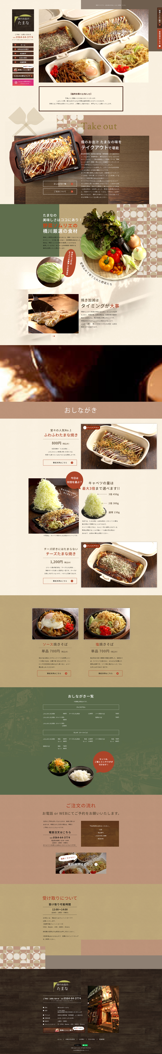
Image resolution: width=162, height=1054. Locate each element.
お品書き (23, 53)
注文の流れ (23, 58)
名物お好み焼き (23, 49)
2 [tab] (54, 336)
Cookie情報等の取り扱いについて (81, 1050)
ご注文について (60, 191)
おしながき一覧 (60, 184)
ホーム (23, 45)
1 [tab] (52, 336)
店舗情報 (23, 62)
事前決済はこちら (60, 462)
